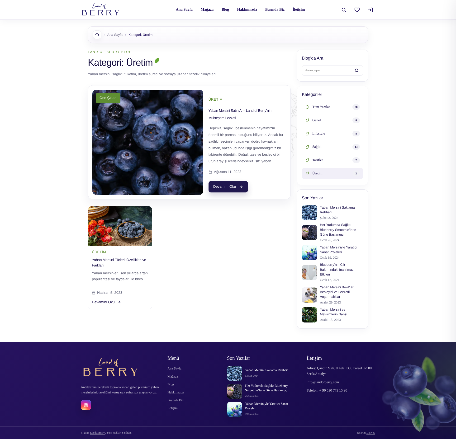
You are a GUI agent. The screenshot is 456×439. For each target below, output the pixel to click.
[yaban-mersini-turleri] (120, 226)
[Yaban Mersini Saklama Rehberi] (234, 373)
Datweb (370, 432)
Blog (225, 10)
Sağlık (335, 147)
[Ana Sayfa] (97, 34)
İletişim (299, 10)
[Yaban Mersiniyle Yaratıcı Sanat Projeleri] (234, 409)
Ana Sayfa (184, 10)
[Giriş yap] (370, 10)
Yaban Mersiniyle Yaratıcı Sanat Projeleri (266, 406)
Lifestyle (334, 133)
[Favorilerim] (357, 10)
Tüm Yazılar (335, 107)
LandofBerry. (97, 432)
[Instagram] (86, 405)
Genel (334, 120)
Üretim (334, 173)
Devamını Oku (224, 187)
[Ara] (357, 70)
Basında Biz (275, 10)
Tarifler (334, 160)
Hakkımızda (247, 10)
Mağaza (207, 10)
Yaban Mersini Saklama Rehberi (266, 370)
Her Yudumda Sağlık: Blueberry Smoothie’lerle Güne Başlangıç (266, 388)
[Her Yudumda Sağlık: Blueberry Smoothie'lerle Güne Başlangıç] (234, 391)
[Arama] (344, 10)
